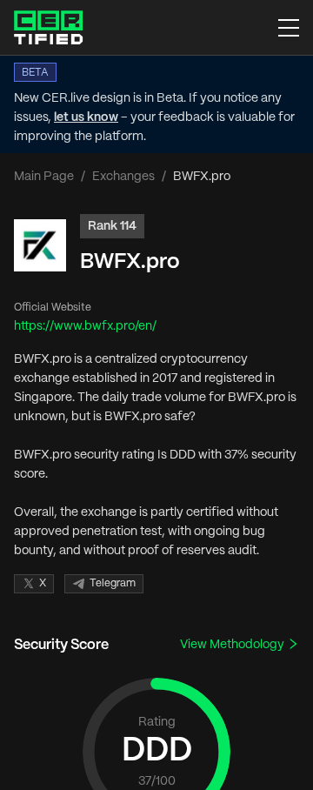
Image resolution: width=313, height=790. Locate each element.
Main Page (44, 177)
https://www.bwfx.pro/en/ (85, 326)
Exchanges (123, 177)
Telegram (113, 583)
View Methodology (233, 645)
